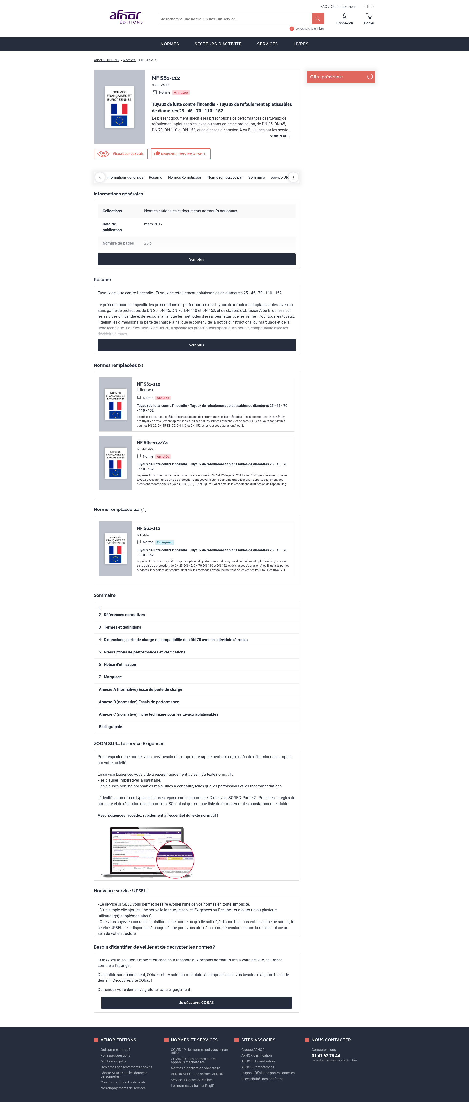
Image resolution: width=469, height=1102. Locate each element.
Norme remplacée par (225, 177)
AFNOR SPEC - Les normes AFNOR (197, 1074)
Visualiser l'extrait (128, 153)
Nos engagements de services (123, 1088)
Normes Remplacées (185, 177)
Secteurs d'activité (218, 44)
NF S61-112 (148, 384)
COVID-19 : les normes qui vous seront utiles (199, 1051)
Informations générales (125, 177)
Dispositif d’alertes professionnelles (268, 1073)
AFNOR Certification (256, 1055)
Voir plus (279, 136)
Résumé (155, 177)
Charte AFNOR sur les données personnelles (124, 1074)
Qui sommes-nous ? (115, 1049)
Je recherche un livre (310, 28)
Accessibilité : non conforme (262, 1079)
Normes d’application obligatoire (195, 1068)
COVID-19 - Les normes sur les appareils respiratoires (193, 1060)
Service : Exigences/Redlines (192, 1080)
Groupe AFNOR (253, 1049)
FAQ (324, 7)
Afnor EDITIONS (106, 60)
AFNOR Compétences (257, 1067)
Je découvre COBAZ (196, 1003)
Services (267, 44)
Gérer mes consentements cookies (126, 1067)
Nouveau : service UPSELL (180, 153)
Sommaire (256, 177)
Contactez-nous (343, 7)
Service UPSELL (283, 177)
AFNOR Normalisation (258, 1061)
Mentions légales (113, 1061)
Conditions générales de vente (123, 1082)
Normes (170, 44)
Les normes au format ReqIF (192, 1086)
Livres (301, 44)
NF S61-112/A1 (152, 442)
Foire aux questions (115, 1055)
